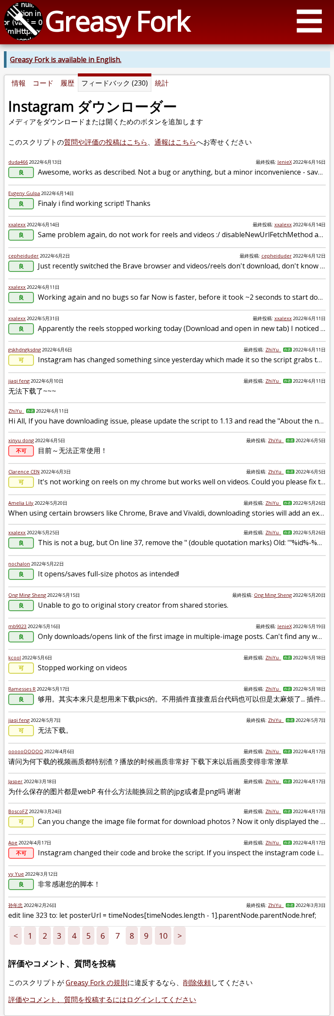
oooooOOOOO (25, 751)
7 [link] (117, 935)
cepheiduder (23, 255)
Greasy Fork (117, 21)
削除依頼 (197, 982)
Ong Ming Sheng (27, 595)
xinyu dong (21, 440)
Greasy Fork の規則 (96, 982)
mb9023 (17, 626)
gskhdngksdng (24, 349)
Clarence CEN (24, 471)
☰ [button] (309, 21)
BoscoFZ (18, 811)
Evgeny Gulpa (24, 193)
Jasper (15, 781)
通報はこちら (175, 142)
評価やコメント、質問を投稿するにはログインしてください (102, 999)
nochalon (19, 563)
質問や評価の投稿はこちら (105, 142)
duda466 (18, 162)
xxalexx (17, 224)
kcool (14, 657)
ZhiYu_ (273, 349)
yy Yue (16, 873)
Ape (12, 842)
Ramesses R (22, 688)
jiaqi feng (19, 380)
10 (163, 935)
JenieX (284, 162)
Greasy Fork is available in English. (65, 59)
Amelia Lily (20, 503)
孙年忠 (15, 905)
